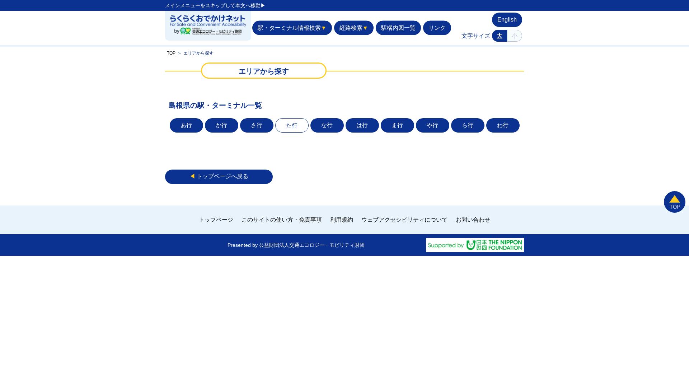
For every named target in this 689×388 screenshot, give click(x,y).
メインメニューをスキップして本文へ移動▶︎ (215, 5)
